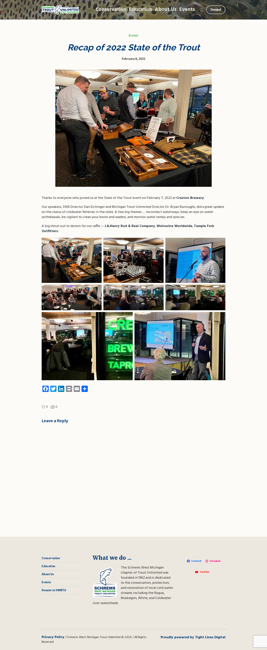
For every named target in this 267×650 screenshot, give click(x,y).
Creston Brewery (190, 198)
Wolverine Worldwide (174, 226)
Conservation (51, 558)
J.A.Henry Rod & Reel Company (130, 226)
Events (133, 35)
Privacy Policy (53, 637)
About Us (48, 574)
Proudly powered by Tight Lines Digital (193, 637)
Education (48, 566)
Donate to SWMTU (54, 590)
